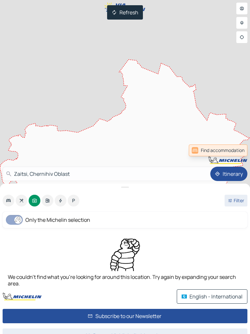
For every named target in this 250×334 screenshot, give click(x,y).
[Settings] (241, 23)
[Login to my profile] (241, 8)
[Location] (241, 37)
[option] (8, 200)
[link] (233, 150)
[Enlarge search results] (125, 187)
